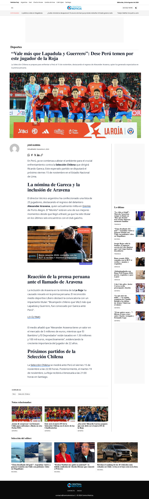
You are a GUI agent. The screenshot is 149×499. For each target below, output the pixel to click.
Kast (30, 2)
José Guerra (33, 145)
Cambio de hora (50, 2)
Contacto (71, 491)
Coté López (60, 2)
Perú (14, 394)
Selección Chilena (40, 365)
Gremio (86, 206)
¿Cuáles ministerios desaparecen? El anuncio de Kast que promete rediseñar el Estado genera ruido (56, 13)
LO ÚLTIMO (33, 317)
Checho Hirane (38, 2)
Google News (128, 8)
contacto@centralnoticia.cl (65, 495)
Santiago (68, 2)
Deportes (16, 47)
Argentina (24, 2)
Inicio (79, 491)
